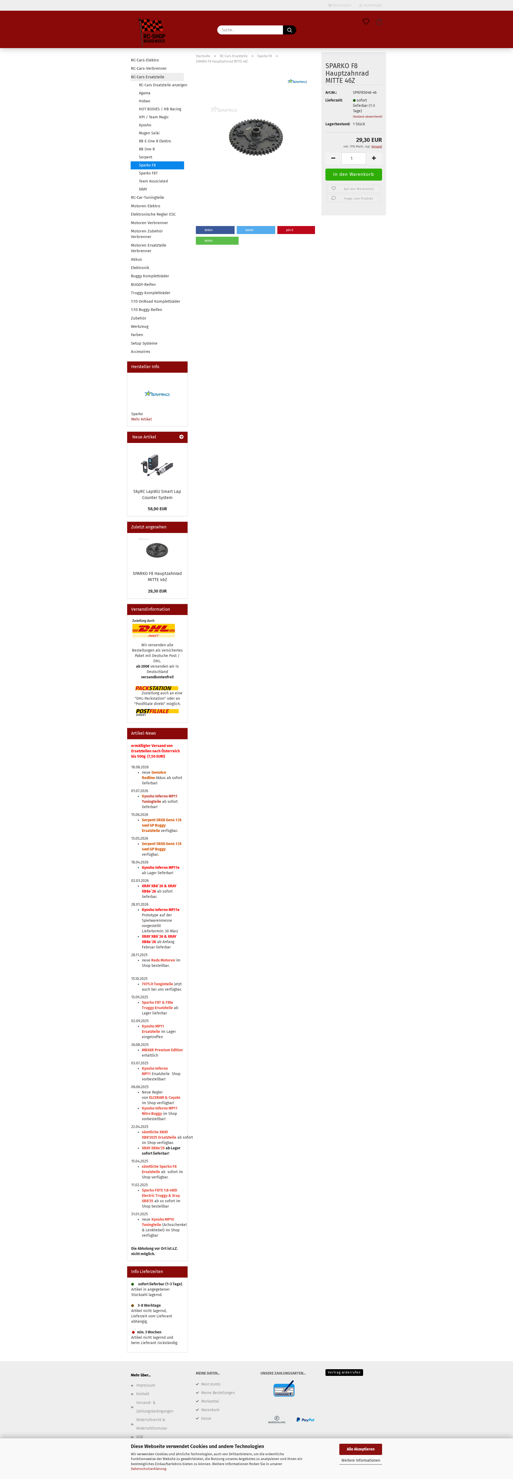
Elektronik (140, 267)
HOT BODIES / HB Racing (160, 109)
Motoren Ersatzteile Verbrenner (148, 248)
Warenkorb (210, 1410)
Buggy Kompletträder (150, 276)
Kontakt (142, 1394)
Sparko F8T (148, 173)
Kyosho (145, 125)
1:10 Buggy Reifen (146, 309)
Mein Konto (210, 1384)
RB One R (147, 149)
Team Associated (153, 181)
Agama (144, 93)
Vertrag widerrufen (344, 1372)
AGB (139, 1437)
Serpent (145, 157)
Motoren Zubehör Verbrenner (147, 234)
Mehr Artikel (141, 419)
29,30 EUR (157, 591)
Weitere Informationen (360, 1460)
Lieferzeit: (334, 100)
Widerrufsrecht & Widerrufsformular (151, 1424)
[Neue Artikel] (181, 437)
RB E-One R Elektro (155, 141)
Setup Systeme (144, 343)
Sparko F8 (147, 165)
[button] (379, 22)
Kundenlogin (372, 5)
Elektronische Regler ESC (153, 214)
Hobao (144, 101)
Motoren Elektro (145, 206)
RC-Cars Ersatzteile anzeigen (161, 85)
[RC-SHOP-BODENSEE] (152, 33)
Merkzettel (210, 1401)
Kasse (206, 1418)
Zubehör (138, 318)
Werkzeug (140, 326)
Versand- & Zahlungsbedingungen (154, 1407)
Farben (137, 334)
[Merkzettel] (366, 22)
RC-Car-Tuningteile (147, 197)
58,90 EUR (157, 508)
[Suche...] (289, 29)
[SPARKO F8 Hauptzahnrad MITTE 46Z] (256, 135)
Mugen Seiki (149, 133)
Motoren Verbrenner (149, 222)
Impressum (145, 1385)
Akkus (136, 259)
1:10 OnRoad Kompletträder (155, 301)
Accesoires (140, 351)
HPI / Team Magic (154, 117)
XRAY (143, 189)
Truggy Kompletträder (150, 292)
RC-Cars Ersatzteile (147, 77)
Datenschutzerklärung (148, 1469)
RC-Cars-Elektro (145, 60)
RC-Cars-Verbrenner (149, 68)
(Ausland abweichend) (367, 116)
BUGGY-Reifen (143, 284)
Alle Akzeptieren (361, 1449)
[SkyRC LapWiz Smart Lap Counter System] (157, 464)
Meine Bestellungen (218, 1393)
